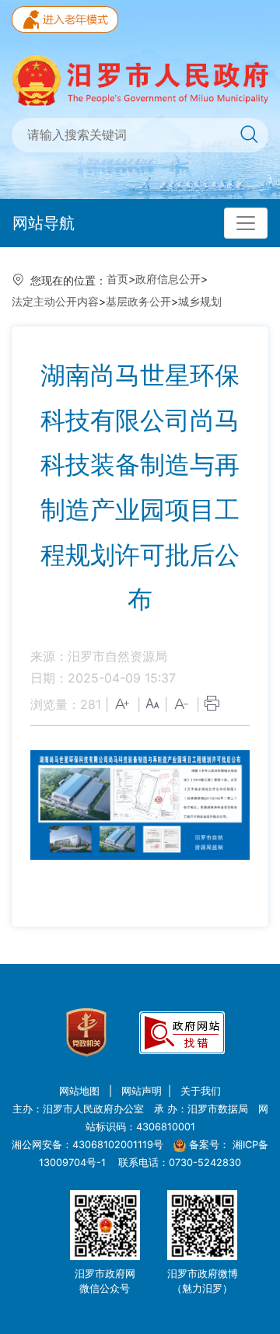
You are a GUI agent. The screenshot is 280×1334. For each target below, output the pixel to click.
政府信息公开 (168, 278)
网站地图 (81, 1091)
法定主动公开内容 (55, 301)
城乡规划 (200, 301)
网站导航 (43, 223)
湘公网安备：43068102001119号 (87, 1145)
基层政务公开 (138, 301)
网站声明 (141, 1091)
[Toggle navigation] (246, 223)
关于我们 (200, 1091)
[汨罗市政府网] (140, 79)
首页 (117, 278)
